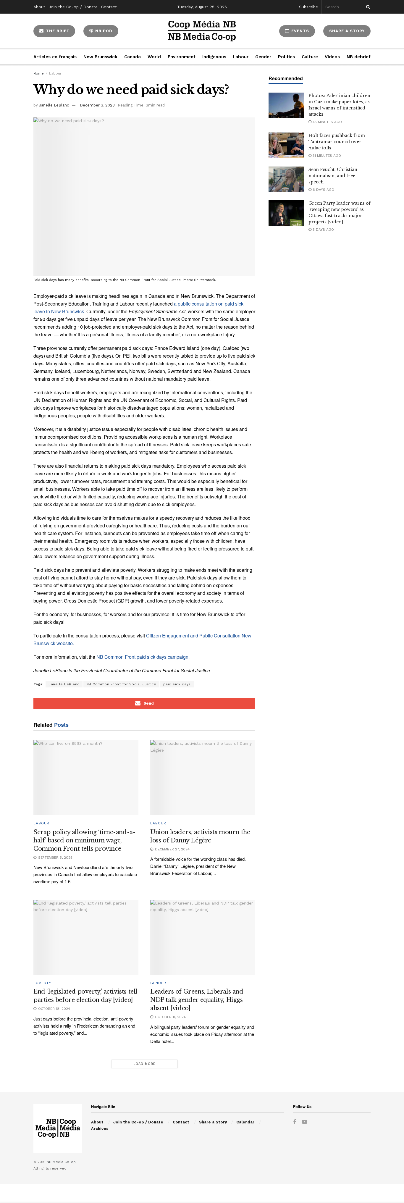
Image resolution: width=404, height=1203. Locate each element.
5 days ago (322, 229)
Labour (240, 56)
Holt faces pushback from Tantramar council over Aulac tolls (336, 142)
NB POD (103, 31)
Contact (109, 6)
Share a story (347, 31)
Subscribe (308, 6)
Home (38, 73)
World (154, 56)
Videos (332, 56)
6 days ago (322, 190)
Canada (132, 56)
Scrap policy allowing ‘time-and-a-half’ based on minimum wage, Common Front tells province (84, 840)
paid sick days (177, 684)
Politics (286, 56)
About (39, 6)
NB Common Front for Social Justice (121, 684)
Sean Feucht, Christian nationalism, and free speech (332, 176)
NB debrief (359, 56)
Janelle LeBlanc (54, 105)
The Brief (56, 31)
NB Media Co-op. (62, 1162)
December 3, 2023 (97, 105)
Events (299, 31)
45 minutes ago (326, 122)
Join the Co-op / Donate (73, 6)
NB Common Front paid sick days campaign (142, 656)
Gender (263, 56)
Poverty (42, 983)
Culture (310, 56)
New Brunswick (100, 56)
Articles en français (55, 56)
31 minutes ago (326, 156)
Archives (100, 1128)
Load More (144, 1064)
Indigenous (214, 56)
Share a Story (213, 1122)
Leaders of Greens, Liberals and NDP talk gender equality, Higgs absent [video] (196, 1000)
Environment (181, 56)
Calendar (245, 1122)
